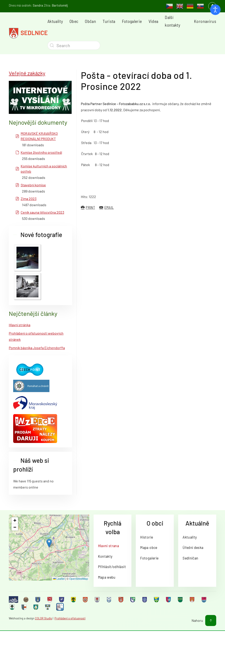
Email (109, 207)
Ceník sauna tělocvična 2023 (42, 212)
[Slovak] (200, 6)
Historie (146, 537)
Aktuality (55, 21)
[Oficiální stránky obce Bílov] (74, 599)
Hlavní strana (108, 545)
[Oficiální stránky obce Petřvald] (168, 599)
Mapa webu (107, 577)
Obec (73, 21)
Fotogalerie (132, 21)
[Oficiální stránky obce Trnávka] (24, 606)
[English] (179, 6)
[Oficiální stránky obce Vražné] (48, 606)
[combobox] (73, 45)
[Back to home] (28, 33)
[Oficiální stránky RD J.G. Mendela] (26, 599)
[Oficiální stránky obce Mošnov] (157, 599)
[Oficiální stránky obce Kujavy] (133, 599)
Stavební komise (33, 185)
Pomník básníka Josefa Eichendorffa (37, 348)
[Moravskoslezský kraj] (35, 402)
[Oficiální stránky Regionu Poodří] (13, 599)
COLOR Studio (43, 618)
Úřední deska (193, 547)
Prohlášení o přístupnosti (69, 618)
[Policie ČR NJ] (31, 385)
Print (90, 207)
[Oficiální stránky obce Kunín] (145, 599)
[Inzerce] (35, 428)
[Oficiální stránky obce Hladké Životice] (85, 599)
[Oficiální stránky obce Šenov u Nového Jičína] (12, 606)
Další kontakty (172, 21)
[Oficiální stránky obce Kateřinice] (121, 599)
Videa (153, 21)
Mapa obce (148, 547)
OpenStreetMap (78, 578)
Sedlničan (190, 558)
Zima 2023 (28, 198)
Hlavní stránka (19, 325)
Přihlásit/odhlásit (112, 566)
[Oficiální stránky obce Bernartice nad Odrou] (62, 599)
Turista (109, 21)
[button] (49, 543)
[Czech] (169, 6)
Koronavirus (205, 21)
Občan (90, 21)
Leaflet (60, 578)
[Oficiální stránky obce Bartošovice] (50, 599)
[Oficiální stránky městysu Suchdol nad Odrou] (204, 599)
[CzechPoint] (29, 369)
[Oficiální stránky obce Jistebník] (109, 599)
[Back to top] (210, 620)
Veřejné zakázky (27, 73)
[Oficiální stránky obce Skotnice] (192, 599)
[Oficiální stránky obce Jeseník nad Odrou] (97, 599)
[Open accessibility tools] (215, 9)
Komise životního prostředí (41, 152)
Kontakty (105, 556)
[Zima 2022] (27, 257)
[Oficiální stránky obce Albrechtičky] (38, 599)
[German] (190, 6)
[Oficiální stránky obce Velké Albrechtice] (36, 606)
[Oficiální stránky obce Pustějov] (180, 599)
